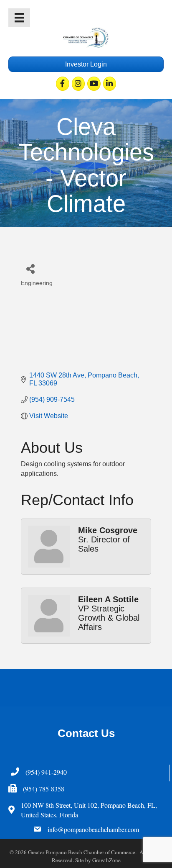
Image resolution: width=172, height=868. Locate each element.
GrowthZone (106, 860)
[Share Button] (30, 268)
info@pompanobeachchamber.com (93, 829)
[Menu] (19, 17)
